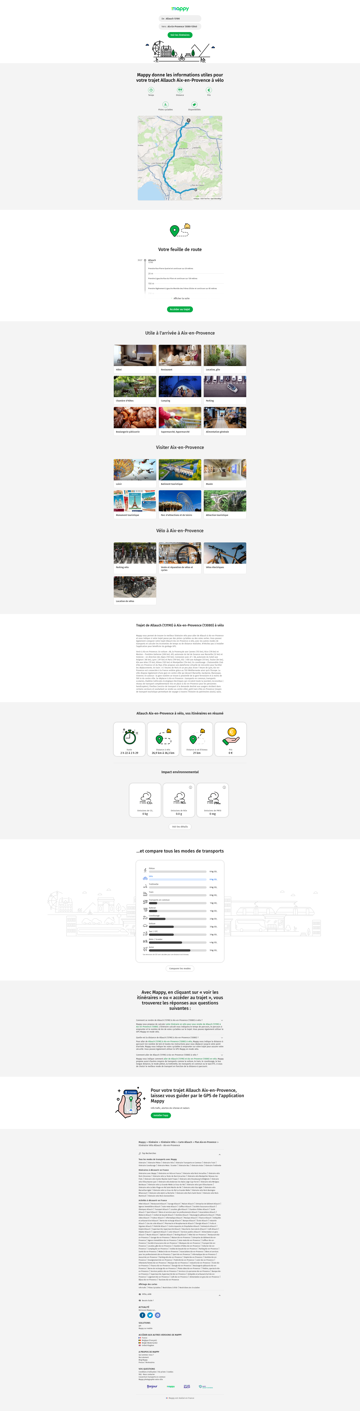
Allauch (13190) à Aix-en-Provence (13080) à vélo (170, 1041)
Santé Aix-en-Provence (148, 1252)
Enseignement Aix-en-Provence (160, 1260)
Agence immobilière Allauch (149, 1207)
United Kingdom (148, 1345)
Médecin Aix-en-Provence (168, 1252)
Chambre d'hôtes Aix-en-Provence (187, 1246)
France (144, 1338)
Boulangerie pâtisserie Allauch (202, 1215)
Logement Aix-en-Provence (158, 1277)
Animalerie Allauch (208, 1226)
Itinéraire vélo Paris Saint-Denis (188, 1193)
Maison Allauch (188, 1204)
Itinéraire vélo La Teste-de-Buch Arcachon (169, 1176)
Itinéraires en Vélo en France (169, 1173)
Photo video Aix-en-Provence (189, 1268)
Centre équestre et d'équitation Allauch (184, 1226)
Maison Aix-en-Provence (181, 1238)
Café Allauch (213, 1229)
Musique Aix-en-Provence (178, 1263)
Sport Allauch (152, 1212)
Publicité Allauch (160, 1226)
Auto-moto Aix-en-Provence (189, 1240)
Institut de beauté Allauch (163, 1215)
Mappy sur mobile (145, 1328)
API (140, 1326)
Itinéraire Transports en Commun (189, 1163)
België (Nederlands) (149, 1343)
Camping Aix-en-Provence (158, 1249)
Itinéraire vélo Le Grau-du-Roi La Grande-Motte (171, 1190)
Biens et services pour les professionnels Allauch (178, 1212)
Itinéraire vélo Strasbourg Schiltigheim (195, 1179)
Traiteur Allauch (157, 1218)
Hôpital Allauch (145, 1232)
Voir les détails (180, 826)
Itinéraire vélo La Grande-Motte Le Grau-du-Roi (166, 1185)
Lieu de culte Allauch (155, 1223)
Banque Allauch (189, 1221)
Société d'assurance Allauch (204, 1207)
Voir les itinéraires (180, 35)
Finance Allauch (205, 1218)
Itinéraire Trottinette (213, 1166)
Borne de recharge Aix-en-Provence (162, 1268)
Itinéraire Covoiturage (147, 1166)
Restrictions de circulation (189, 1288)
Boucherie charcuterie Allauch (194, 1229)
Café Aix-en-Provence (179, 1277)
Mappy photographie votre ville (151, 1379)
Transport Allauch (162, 1209)
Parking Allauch (180, 1235)
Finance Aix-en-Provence (160, 1266)
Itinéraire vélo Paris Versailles (195, 1173)
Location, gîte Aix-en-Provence (160, 1246)
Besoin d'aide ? (148, 1301)
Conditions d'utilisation (147, 1372)
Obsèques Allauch (146, 1209)
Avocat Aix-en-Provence (148, 1257)
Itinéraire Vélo (168, 1163)
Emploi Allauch (144, 1229)
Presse (141, 1362)
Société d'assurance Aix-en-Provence (162, 1243)
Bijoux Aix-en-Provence (148, 1280)
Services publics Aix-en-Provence (164, 1271)
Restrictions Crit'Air (170, 1288)
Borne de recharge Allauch (170, 1221)
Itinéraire (142, 1163)
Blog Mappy (143, 1360)
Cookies (170, 1372)
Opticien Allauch (166, 1235)
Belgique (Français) (149, 1340)
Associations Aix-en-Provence (191, 1252)
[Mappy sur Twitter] (150, 1315)
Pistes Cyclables (154, 1288)
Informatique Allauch (174, 1218)
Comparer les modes (180, 968)
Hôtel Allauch (144, 1204)
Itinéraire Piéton (154, 1163)
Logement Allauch (159, 1232)
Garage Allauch (174, 1204)
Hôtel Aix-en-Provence (197, 1235)
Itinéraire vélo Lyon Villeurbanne (199, 1185)
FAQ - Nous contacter (147, 1374)
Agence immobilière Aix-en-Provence (162, 1240)
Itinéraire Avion (197, 1166)
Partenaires (150, 1362)
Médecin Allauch (145, 1215)
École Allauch (202, 1221)
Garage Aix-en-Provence (160, 1238)
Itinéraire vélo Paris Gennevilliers (161, 1196)
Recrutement (144, 1357)
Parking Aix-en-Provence (208, 1249)
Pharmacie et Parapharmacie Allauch (179, 1223)
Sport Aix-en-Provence (181, 1254)
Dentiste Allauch (182, 1215)
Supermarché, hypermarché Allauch (166, 1229)
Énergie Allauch (202, 1223)
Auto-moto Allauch (169, 1207)
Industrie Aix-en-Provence (200, 1263)
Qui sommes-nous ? (146, 1355)
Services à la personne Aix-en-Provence (194, 1271)
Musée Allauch (152, 1235)
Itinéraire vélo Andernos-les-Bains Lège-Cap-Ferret (178, 1182)
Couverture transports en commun (152, 1377)
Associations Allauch (207, 1212)
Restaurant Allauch (158, 1204)
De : (171, 18)
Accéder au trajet (180, 309)
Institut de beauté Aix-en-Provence (183, 1249)
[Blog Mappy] (157, 1315)
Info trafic (142, 1288)
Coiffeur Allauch (185, 1207)
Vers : (179, 26)
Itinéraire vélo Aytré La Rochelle (161, 1193)
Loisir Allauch (173, 1232)
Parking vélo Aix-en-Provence (170, 1257)
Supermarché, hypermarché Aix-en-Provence (168, 1274)
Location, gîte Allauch (179, 1209)
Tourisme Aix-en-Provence (169, 1280)
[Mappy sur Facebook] (142, 1315)
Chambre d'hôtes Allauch (199, 1209)
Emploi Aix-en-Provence (193, 1257)
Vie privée (162, 1372)
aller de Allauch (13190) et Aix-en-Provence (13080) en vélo (190, 1059)
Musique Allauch (190, 1218)
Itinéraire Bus (184, 1166)
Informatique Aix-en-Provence (204, 1254)
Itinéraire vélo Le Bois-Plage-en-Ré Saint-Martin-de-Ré (160, 1187)
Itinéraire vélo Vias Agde (192, 1187)
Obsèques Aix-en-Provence (189, 1243)
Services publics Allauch (190, 1232)
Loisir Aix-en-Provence (205, 1260)
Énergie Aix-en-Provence (181, 1266)
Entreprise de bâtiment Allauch (208, 1204)
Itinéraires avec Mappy (147, 1173)
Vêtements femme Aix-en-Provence (152, 1263)
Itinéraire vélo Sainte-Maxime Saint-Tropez (161, 1179)
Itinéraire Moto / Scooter (167, 1166)
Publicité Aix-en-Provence (184, 1260)
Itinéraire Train (209, 1163)
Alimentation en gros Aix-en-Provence (204, 1277)
